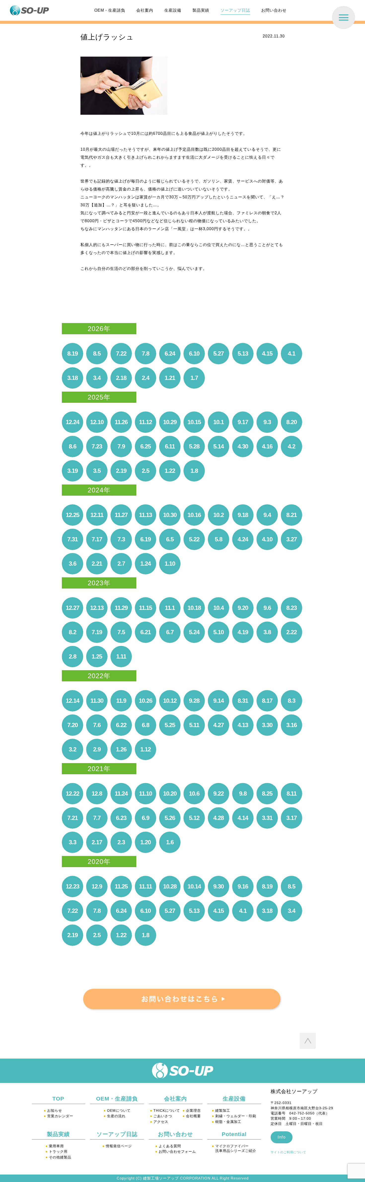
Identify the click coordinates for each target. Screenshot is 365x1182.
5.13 (243, 353)
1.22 (170, 470)
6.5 (169, 539)
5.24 (194, 632)
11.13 (145, 515)
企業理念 (191, 1110)
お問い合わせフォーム (175, 1151)
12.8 (97, 793)
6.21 (145, 632)
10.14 (194, 886)
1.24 (145, 563)
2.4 (145, 377)
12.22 (72, 793)
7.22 (121, 353)
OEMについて (117, 1110)
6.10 (194, 353)
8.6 (72, 446)
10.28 (169, 886)
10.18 (194, 607)
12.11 (96, 515)
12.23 (72, 886)
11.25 (121, 886)
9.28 (194, 700)
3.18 (72, 377)
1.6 (169, 842)
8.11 (291, 793)
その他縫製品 (58, 1157)
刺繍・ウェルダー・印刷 (234, 1116)
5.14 (218, 446)
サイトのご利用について (288, 1152)
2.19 (121, 470)
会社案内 (144, 10)
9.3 (267, 422)
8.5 (96, 353)
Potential (234, 1134)
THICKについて (165, 1110)
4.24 (243, 539)
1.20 (145, 842)
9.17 (243, 422)
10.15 (194, 422)
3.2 (72, 749)
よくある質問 (168, 1146)
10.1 (218, 422)
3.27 (291, 539)
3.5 (96, 470)
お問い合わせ (274, 10)
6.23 (121, 817)
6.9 (145, 817)
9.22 (218, 793)
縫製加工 (221, 1110)
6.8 (145, 725)
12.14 (72, 700)
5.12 (194, 817)
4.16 (267, 446)
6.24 (170, 353)
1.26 (121, 749)
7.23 (97, 446)
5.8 (218, 539)
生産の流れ (115, 1116)
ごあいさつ (161, 1116)
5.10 (218, 632)
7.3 (121, 539)
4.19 (243, 632)
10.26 (145, 700)
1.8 (194, 470)
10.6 (194, 793)
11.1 (170, 607)
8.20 (291, 422)
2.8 (72, 656)
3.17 (291, 817)
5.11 (194, 725)
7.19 (97, 632)
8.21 (291, 515)
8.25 (267, 793)
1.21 (170, 377)
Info (282, 1137)
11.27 (121, 515)
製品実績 (200, 10)
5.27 (218, 353)
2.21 (97, 563)
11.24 (121, 793)
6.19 (145, 539)
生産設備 (172, 10)
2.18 (121, 377)
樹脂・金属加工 (226, 1122)
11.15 (145, 607)
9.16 (243, 886)
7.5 (121, 632)
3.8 (267, 632)
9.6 (267, 607)
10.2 (218, 515)
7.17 (97, 539)
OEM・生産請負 (109, 10)
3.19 (72, 470)
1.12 (145, 749)
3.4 (96, 377)
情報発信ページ (117, 1146)
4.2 (291, 446)
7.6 (96, 725)
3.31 (267, 817)
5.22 (194, 539)
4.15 (267, 353)
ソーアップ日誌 (235, 10)
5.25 (170, 725)
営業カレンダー (58, 1116)
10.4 (218, 607)
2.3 (121, 842)
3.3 (72, 842)
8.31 (243, 700)
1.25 (97, 656)
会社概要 (191, 1116)
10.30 (169, 515)
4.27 (218, 725)
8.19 (72, 353)
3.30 (267, 725)
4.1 (291, 353)
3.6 (72, 563)
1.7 (194, 377)
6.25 (145, 446)
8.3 (291, 700)
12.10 (96, 422)
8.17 (267, 700)
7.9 (121, 446)
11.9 (121, 700)
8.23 (291, 607)
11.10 (145, 793)
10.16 (194, 515)
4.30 (243, 446)
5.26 (170, 817)
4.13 (243, 725)
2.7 (121, 563)
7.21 (72, 817)
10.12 (169, 700)
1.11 (121, 656)
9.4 (267, 515)
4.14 (243, 817)
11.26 (121, 422)
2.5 (145, 470)
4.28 (218, 817)
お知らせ (53, 1110)
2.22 (291, 632)
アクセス (159, 1122)
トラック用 (56, 1151)
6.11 (170, 446)
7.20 (72, 725)
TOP (58, 1099)
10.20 (169, 793)
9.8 (242, 793)
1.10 (170, 563)
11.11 (145, 886)
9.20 (243, 607)
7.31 (72, 539)
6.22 (121, 725)
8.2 (72, 632)
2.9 (96, 749)
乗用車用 (54, 1146)
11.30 (96, 700)
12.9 (97, 886)
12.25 (72, 515)
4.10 (267, 539)
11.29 (121, 607)
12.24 (72, 422)
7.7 (96, 817)
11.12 (145, 422)
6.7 (169, 632)
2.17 (97, 842)
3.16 (291, 725)
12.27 (72, 607)
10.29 (169, 422)
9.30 (218, 886)
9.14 (218, 700)
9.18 (243, 515)
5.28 (194, 446)
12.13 (96, 607)
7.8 (145, 353)
